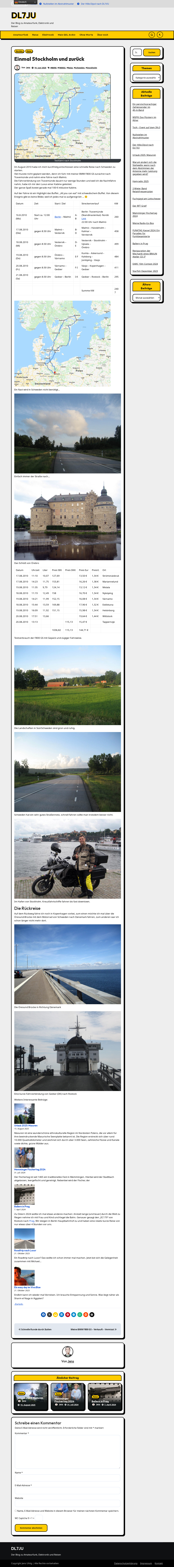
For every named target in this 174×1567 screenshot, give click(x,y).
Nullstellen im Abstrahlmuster (141, 136)
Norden (19, 51)
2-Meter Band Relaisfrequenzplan (143, 190)
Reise (35, 34)
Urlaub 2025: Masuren (26, 1125)
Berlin (58, 216)
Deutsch (22, 2)
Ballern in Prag (22, 1206)
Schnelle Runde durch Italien (36, 1329)
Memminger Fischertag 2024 (30, 1169)
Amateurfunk (20, 34)
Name (19, 1472)
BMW (54, 67)
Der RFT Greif (140, 205)
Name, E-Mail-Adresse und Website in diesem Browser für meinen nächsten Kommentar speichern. (68, 1510)
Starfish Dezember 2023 (145, 271)
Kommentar (22, 1433)
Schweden (80, 67)
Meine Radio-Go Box (143, 223)
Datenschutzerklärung (125, 1563)
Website (19, 1498)
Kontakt (159, 1563)
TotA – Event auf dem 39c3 (146, 127)
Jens (28, 67)
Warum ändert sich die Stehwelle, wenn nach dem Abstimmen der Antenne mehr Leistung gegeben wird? (145, 168)
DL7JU (23, 15)
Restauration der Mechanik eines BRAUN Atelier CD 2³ (145, 253)
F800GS (62, 67)
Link (84, 218)
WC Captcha (21, 1518)
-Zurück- (18, 1304)
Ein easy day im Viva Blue (27, 1287)
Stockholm (92, 67)
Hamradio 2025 (141, 181)
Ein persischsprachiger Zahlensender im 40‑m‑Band (145, 107)
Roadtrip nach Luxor (25, 1250)
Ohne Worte (86, 34)
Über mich (102, 34)
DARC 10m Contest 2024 (145, 263)
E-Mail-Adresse (23, 1485)
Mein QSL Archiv (66, 34)
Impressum (146, 1563)
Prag (31, 1220)
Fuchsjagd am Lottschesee (146, 198)
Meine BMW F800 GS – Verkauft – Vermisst (92, 1329)
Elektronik (48, 34)
